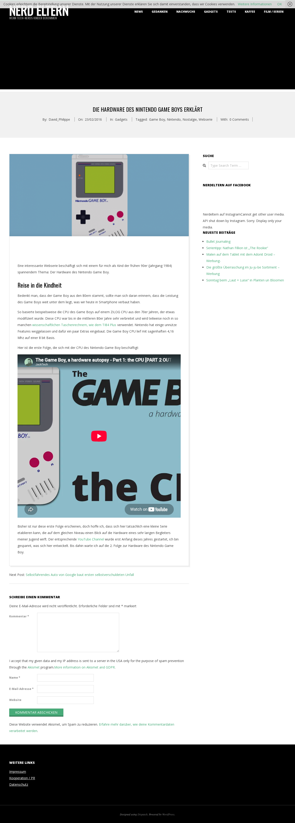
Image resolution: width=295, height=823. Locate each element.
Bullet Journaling (218, 241)
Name (14, 678)
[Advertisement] (147, 57)
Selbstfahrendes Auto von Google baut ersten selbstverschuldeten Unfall (80, 574)
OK (279, 4)
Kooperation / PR (22, 778)
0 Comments (239, 119)
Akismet (34, 667)
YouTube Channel (91, 539)
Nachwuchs (185, 12)
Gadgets (211, 12)
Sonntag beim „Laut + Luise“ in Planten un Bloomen (245, 280)
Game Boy (157, 119)
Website (15, 700)
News (138, 12)
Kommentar (19, 616)
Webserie (205, 119)
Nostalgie (190, 119)
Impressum (17, 771)
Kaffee (250, 12)
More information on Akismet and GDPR (84, 667)
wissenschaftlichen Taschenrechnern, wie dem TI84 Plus (74, 325)
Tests (231, 12)
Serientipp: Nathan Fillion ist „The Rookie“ (237, 248)
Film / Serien (273, 12)
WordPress (168, 814)
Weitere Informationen (255, 4)
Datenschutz (18, 784)
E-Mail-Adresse (21, 689)
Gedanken (160, 12)
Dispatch (143, 814)
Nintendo (174, 119)
